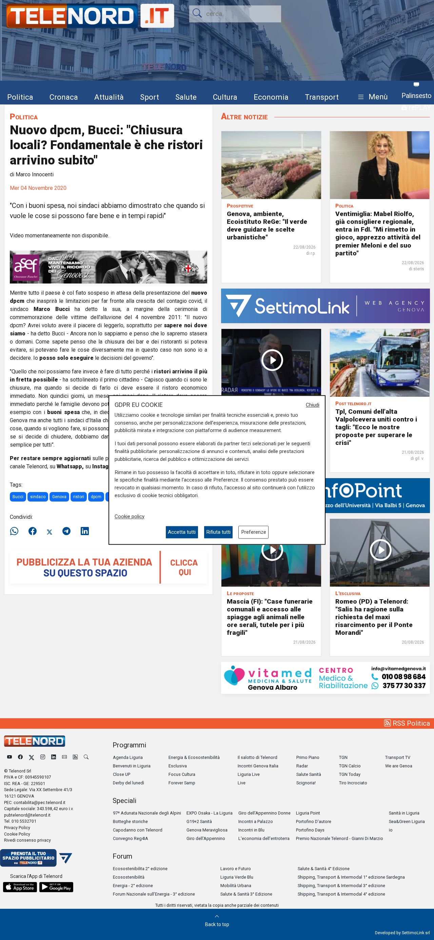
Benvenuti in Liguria (132, 765)
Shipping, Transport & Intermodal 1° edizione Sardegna (351, 877)
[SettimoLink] (325, 305)
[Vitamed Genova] (325, 677)
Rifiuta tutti (218, 532)
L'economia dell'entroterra (264, 838)
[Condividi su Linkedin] (84, 531)
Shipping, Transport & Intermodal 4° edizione (341, 894)
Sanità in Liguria (404, 813)
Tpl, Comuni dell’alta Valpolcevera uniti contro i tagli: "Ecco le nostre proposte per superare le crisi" (376, 427)
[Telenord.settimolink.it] (108, 567)
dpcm (96, 496)
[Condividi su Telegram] (66, 531)
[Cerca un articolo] (86, 757)
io (391, 830)
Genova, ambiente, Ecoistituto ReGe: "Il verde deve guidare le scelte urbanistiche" (267, 225)
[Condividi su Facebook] (32, 531)
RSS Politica (410, 723)
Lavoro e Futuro (235, 868)
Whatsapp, (70, 466)
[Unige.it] (325, 495)
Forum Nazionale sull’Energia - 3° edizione (154, 894)
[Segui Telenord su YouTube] (9, 757)
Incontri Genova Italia (258, 765)
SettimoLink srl (416, 932)
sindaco (37, 496)
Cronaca (64, 97)
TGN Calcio (350, 765)
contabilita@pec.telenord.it (39, 802)
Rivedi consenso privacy (27, 840)
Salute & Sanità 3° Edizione (246, 894)
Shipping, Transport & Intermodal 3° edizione (341, 885)
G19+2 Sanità (199, 821)
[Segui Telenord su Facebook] (20, 757)
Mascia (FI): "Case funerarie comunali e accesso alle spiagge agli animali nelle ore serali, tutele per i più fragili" (270, 617)
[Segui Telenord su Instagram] (42, 757)
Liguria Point (308, 813)
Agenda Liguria (128, 757)
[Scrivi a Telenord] (64, 757)
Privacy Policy (17, 827)
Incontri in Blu (251, 830)
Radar (302, 765)
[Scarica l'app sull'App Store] (20, 887)
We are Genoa (398, 765)
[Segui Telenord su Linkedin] (53, 757)
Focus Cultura (182, 774)
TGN (343, 757)
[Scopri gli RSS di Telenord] (75, 757)
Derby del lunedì (128, 782)
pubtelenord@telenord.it (27, 815)
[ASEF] (108, 266)
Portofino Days (310, 830)
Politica (20, 97)
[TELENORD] (34, 741)
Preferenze (253, 532)
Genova (59, 496)
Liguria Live (249, 774)
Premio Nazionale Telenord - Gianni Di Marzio (339, 838)
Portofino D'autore (313, 821)
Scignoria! (306, 782)
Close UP (121, 774)
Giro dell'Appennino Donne (264, 813)
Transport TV (397, 757)
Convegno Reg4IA (130, 838)
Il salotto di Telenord (257, 757)
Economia (271, 97)
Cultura (225, 97)
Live (241, 782)
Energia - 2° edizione (133, 885)
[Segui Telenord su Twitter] (31, 757)
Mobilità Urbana (235, 885)
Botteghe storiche (130, 821)
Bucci (18, 496)
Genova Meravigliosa (207, 830)
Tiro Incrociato (353, 782)
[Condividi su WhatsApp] (16, 531)
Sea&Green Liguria (407, 821)
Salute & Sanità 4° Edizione (324, 868)
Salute (186, 97)
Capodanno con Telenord (137, 830)
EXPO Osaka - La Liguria (209, 813)
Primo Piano (307, 757)
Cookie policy (129, 516)
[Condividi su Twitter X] (49, 531)
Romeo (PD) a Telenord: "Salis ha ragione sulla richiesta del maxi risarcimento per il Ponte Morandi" (374, 617)
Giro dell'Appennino (205, 838)
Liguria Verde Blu (236, 877)
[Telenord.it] (36, 857)
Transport (322, 97)
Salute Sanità (308, 774)
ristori (78, 496)
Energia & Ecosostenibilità (194, 757)
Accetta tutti (182, 532)
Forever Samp (182, 782)
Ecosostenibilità (128, 877)
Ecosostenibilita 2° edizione (140, 868)
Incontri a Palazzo (255, 821)
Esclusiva (178, 765)
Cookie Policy (17, 834)
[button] (371, 97)
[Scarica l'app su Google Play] (56, 887)
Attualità (109, 97)
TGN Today (349, 774)
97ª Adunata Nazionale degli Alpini (147, 813)
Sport (149, 97)
